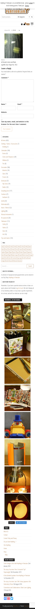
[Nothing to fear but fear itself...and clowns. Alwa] (17, 425)
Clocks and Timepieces (8, 157)
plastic (3, 258)
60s (2, 246)
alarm (30, 246)
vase (29, 258)
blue (6, 249)
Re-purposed (4, 218)
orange (31, 255)
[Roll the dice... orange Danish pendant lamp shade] (17, 507)
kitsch (3, 255)
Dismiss (27, 5)
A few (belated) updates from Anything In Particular (17, 575)
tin (23, 258)
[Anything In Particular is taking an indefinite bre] (17, 316)
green (14, 252)
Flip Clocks (5, 184)
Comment (5, 78)
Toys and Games (5, 238)
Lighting (3, 211)
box (9, 249)
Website (4, 112)
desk (24, 249)
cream (20, 249)
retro (10, 258)
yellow (20, 261)
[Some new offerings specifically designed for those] (17, 343)
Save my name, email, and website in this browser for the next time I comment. (15, 122)
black (3, 249)
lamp (6, 255)
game (7, 252)
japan (25, 252)
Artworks (4, 170)
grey (18, 252)
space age (20, 258)
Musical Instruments (6, 214)
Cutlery (4, 224)
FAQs (6, 555)
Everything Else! (5, 191)
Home (5, 548)
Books (4, 153)
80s (8, 246)
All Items (3, 140)
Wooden (15, 261)
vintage (3, 261)
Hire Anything (7, 545)
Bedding (4, 147)
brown (13, 249)
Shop (5, 552)
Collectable (4, 150)
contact (31, 3)
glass (11, 252)
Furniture (3, 194)
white (7, 261)
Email (20, 104)
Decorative (4, 167)
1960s (19, 246)
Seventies (14, 258)
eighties (3, 252)
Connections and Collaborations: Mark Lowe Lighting (17, 587)
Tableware (4, 221)
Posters (4, 177)
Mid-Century (25, 255)
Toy (26, 258)
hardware (4, 197)
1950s (15, 246)
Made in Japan (15, 255)
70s (5, 246)
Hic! (3, 234)
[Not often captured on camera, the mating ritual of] (17, 479)
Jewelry (3, 201)
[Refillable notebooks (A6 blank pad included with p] (17, 370)
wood (11, 261)
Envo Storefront (28, 606)
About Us (6, 531)
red (6, 258)
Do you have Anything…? (10, 542)
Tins (3, 163)
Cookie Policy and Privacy (10, 538)
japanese (29, 252)
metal (20, 255)
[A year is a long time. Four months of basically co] (17, 398)
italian (21, 252)
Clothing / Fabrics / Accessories (9, 144)
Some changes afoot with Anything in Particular (16, 563)
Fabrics (4, 227)
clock (17, 249)
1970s (22, 246)
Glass (3, 174)
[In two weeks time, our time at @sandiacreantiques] (17, 452)
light (10, 255)
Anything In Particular (14, 277)
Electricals (3, 181)
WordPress (16, 606)
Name (3, 104)
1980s (26, 246)
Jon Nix (14, 30)
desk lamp (29, 249)
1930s (11, 246)
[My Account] (22, 24)
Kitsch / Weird (5, 208)
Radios (4, 187)
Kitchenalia (4, 204)
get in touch (20, 288)
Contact (5, 535)
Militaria (4, 160)
